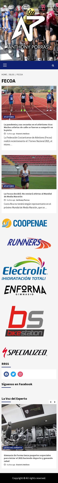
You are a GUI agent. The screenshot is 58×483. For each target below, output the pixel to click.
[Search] (53, 65)
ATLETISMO (9, 117)
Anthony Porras (23, 200)
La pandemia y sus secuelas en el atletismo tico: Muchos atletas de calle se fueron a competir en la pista (28, 127)
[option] (29, 437)
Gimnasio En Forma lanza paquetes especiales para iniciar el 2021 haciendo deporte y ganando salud (28, 458)
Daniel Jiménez (23, 133)
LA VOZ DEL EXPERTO (13, 447)
